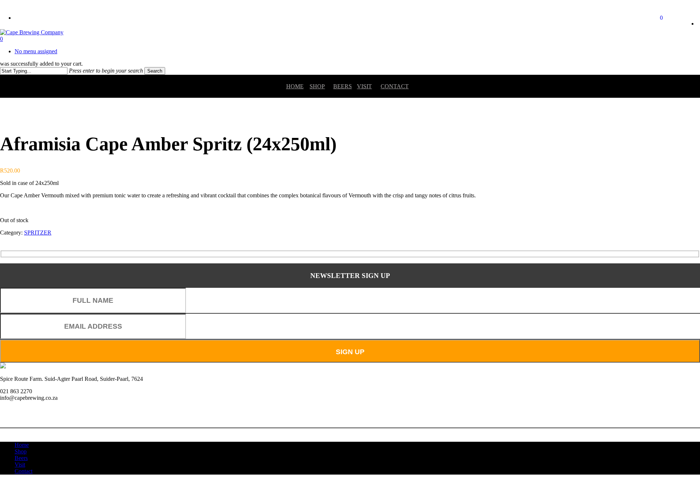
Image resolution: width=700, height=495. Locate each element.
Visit (364, 86)
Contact (392, 86)
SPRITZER (37, 232)
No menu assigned (36, 51)
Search (154, 71)
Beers (342, 86)
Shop (317, 86)
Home (295, 86)
